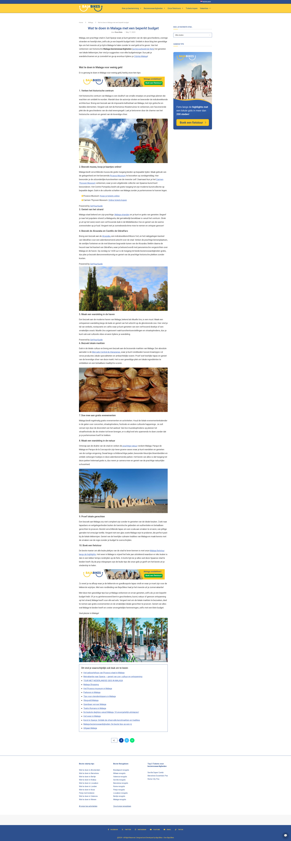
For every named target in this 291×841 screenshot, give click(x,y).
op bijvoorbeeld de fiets (143, 49)
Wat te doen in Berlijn (87, 777)
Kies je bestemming (130, 8)
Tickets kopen (192, 8)
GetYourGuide (96, 206)
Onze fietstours (174, 8)
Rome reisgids (119, 786)
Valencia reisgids (120, 777)
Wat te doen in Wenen (87, 799)
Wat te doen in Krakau (87, 780)
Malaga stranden (121, 214)
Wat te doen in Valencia (88, 796)
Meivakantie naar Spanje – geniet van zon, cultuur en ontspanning (112, 676)
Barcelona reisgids (120, 783)
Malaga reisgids (119, 799)
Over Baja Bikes (169, 837)
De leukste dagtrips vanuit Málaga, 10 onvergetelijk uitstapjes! (111, 712)
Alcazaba (106, 236)
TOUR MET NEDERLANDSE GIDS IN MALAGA (103, 680)
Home (81, 22)
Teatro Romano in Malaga (94, 708)
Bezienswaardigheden (153, 8)
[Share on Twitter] (126, 740)
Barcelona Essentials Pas (158, 776)
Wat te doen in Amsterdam (89, 770)
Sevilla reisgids (119, 780)
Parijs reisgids (119, 790)
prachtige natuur (129, 446)
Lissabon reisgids (120, 793)
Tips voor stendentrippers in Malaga (99, 696)
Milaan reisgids (119, 773)
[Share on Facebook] (121, 740)
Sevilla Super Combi (156, 772)
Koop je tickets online (110, 196)
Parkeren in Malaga (91, 692)
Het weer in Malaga (92, 716)
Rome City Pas (153, 779)
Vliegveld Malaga (90, 700)
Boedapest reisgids (121, 770)
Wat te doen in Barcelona (89, 773)
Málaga (90, 22)
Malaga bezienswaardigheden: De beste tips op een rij (107, 724)
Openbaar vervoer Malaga (94, 704)
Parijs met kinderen (86, 793)
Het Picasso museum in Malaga (97, 688)
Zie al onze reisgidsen (122, 806)
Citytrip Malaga (140, 56)
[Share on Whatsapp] (132, 740)
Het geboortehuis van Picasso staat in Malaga (103, 672)
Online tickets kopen (117, 200)
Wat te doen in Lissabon (88, 783)
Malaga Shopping (91, 684)
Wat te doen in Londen (88, 786)
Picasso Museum (117, 175)
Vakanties (204, 8)
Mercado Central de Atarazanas (106, 352)
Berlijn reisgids (119, 796)
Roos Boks (118, 32)
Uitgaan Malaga (90, 728)
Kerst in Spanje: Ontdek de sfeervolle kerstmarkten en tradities (111, 720)
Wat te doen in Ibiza (87, 790)
